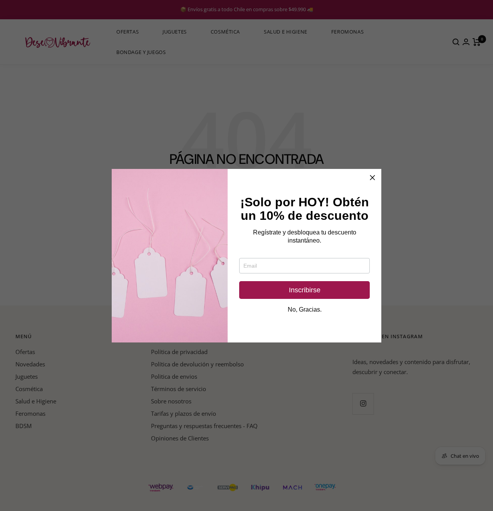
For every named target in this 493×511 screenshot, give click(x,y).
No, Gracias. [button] (305, 310)
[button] (372, 178)
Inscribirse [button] (304, 290)
